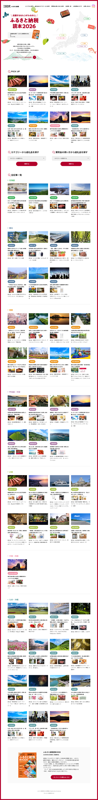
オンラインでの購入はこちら (61, 777)
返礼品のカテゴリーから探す (42, 6)
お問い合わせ (87, 6)
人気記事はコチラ (77, 6)
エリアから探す (29, 6)
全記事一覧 (68, 6)
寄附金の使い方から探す (57, 6)
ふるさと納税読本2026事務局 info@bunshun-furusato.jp (49, 791)
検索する (26, 164)
